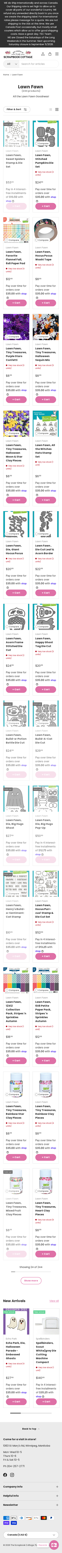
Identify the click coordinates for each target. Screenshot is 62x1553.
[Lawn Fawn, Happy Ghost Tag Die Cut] (46, 617)
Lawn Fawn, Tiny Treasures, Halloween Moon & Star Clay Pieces (16, 452)
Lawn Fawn (17, 75)
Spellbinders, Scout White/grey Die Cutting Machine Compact (46, 1352)
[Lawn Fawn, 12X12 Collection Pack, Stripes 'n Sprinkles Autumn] (16, 980)
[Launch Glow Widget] (54, 1545)
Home (6, 75)
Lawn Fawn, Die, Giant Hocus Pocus (14, 549)
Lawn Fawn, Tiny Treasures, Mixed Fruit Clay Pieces (16, 1208)
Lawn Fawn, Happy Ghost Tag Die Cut (44, 642)
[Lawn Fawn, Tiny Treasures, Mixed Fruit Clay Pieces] (16, 1181)
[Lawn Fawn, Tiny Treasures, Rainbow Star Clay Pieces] (16, 1085)
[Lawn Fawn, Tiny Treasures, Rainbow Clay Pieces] (46, 1085)
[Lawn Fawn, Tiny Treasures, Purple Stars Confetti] (16, 327)
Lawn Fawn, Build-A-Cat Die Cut (43, 738)
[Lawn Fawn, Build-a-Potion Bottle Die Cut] (16, 713)
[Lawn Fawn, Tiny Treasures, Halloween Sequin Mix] (46, 327)
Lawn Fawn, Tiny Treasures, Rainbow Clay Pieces (45, 1112)
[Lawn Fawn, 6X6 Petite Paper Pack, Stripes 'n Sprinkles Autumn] (46, 980)
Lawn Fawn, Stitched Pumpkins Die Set (44, 161)
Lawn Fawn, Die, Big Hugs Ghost (14, 824)
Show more (31, 1280)
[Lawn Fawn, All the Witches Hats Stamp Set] (46, 424)
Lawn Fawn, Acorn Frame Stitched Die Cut (14, 644)
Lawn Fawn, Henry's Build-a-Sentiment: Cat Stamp (15, 911)
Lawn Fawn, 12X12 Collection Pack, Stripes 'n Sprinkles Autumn (16, 1011)
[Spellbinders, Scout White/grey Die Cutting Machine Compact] (46, 1321)
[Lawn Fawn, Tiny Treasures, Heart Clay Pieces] (46, 1181)
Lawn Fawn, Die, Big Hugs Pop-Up (44, 824)
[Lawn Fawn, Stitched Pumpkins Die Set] (46, 134)
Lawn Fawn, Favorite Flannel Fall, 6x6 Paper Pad (15, 257)
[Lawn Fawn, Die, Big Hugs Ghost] (16, 799)
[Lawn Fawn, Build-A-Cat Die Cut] (46, 713)
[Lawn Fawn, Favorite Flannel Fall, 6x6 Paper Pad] (16, 230)
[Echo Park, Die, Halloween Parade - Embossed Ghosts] (16, 1321)
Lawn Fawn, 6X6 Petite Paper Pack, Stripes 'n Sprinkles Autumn (43, 1011)
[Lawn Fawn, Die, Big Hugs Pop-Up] (46, 799)
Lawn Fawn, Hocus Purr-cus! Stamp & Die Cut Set (44, 911)
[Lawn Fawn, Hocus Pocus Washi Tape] (46, 230)
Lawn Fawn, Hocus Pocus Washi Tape (43, 255)
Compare (14, 143)
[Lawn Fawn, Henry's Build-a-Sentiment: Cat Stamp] (16, 884)
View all (54, 1301)
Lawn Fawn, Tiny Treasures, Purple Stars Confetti (16, 354)
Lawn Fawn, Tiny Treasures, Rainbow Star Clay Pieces (16, 1112)
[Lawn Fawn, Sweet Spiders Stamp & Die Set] (16, 134)
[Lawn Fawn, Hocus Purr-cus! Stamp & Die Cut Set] (46, 884)
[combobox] (31, 64)
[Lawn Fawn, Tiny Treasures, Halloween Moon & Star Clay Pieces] (16, 424)
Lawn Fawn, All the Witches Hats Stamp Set (45, 451)
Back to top (29, 1428)
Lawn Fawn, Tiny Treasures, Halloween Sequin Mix (45, 354)
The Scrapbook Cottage (22, 1545)
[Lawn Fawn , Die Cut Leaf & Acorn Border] (46, 524)
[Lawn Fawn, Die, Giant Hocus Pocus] (16, 524)
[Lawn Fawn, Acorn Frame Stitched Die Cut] (16, 617)
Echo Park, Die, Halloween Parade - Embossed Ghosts (15, 1350)
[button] (49, 53)
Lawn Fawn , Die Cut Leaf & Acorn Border (44, 549)
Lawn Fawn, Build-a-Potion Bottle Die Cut (16, 738)
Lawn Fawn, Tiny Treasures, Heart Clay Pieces (45, 1208)
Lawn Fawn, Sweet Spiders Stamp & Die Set (15, 161)
